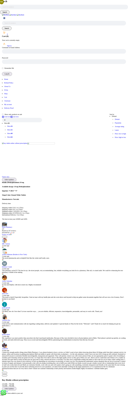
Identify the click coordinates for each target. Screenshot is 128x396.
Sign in (9, 46)
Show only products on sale (13, 114)
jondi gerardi (6, 308)
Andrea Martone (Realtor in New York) (14, 254)
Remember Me (9, 68)
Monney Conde (7, 267)
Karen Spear (6, 334)
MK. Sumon (6, 244)
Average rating (119, 126)
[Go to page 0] (4, 375)
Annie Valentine (7, 281)
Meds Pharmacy (7, 227)
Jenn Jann (5, 293)
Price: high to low (120, 137)
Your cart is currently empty (11, 40)
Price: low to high (120, 134)
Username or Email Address (11, 47)
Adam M (5, 349)
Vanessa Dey (6, 320)
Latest (117, 130)
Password (5, 58)
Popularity (118, 123)
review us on (6, 234)
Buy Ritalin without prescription (15, 380)
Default (117, 119)
